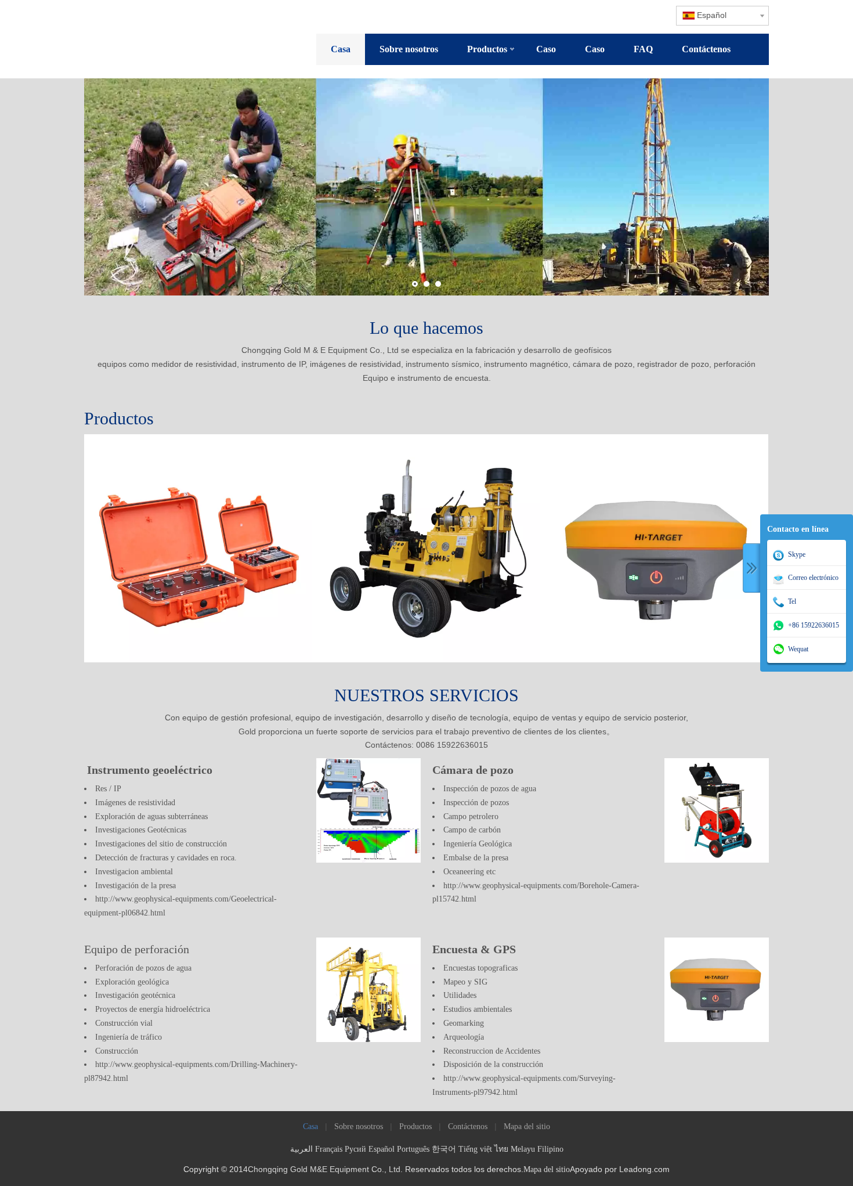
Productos (487, 49)
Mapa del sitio (527, 1126)
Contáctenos (706, 49)
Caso (546, 49)
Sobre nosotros (408, 49)
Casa (340, 49)
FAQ (643, 49)
